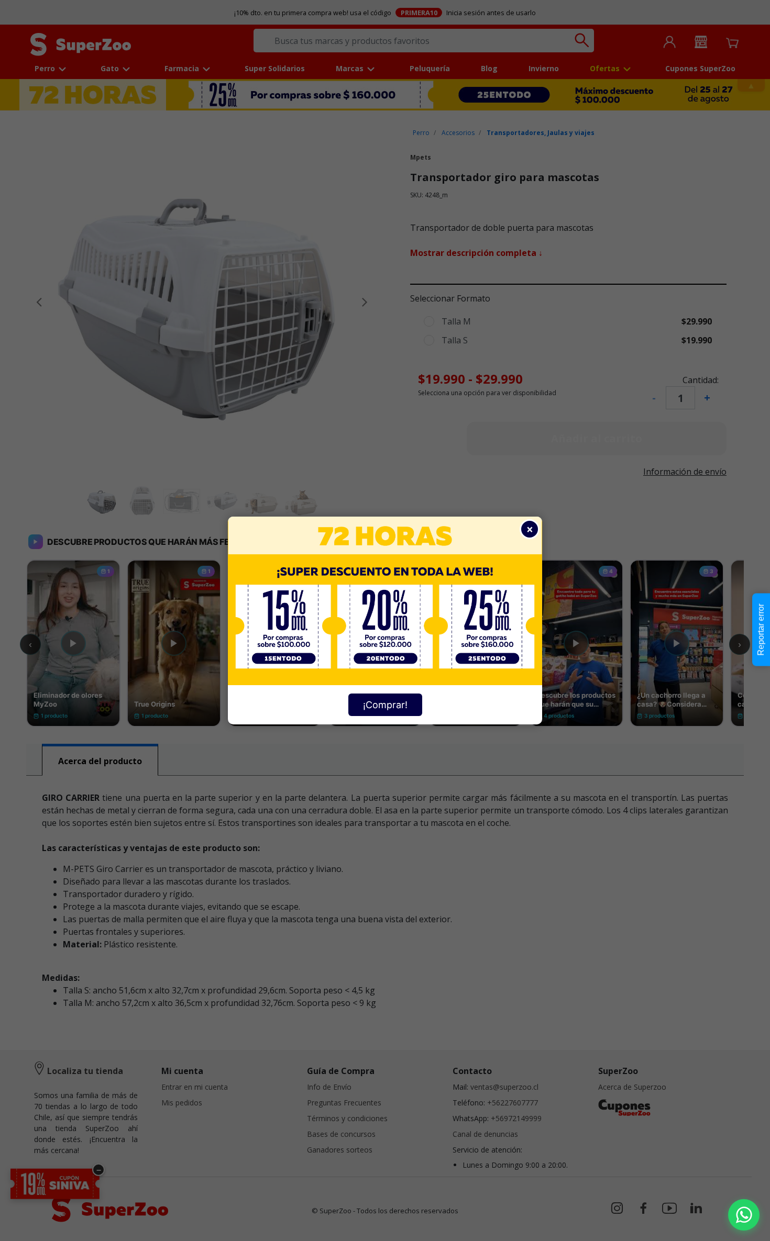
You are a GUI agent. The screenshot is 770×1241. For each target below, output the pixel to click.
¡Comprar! (385, 704)
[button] (744, 1215)
